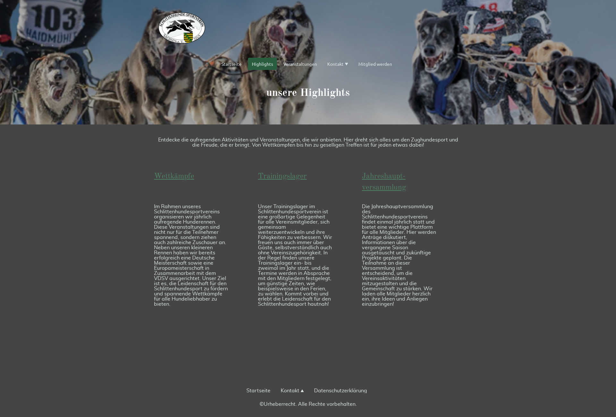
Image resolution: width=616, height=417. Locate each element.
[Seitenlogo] (182, 29)
